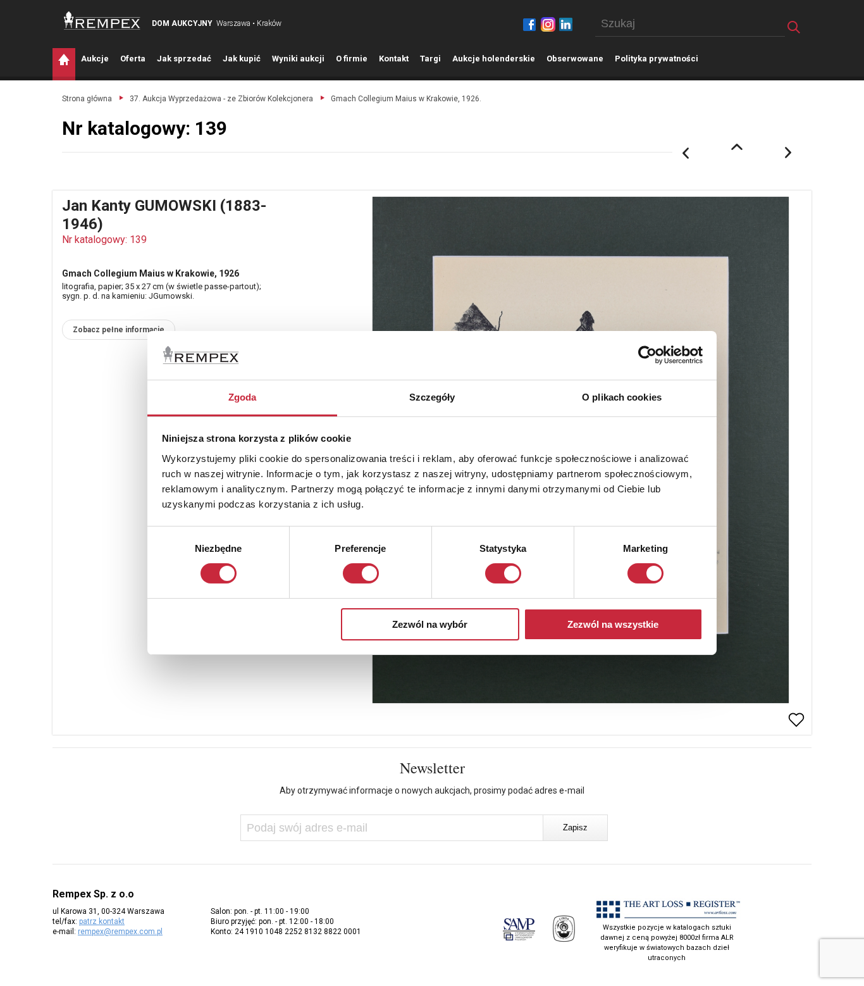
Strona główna (87, 98)
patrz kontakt (102, 921)
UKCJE (95, 58)
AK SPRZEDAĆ (184, 58)
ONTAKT (394, 58)
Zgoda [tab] (242, 397)
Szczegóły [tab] (432, 397)
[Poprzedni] (685, 153)
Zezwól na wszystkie (612, 624)
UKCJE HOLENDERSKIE (493, 58)
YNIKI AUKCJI (298, 58)
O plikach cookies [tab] (622, 397)
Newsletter (432, 768)
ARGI (430, 58)
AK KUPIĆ (242, 58)
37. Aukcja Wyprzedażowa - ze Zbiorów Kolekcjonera (221, 98)
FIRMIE (351, 58)
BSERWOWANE (574, 58)
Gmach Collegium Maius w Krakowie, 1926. (406, 98)
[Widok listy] (737, 147)
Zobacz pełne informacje (118, 329)
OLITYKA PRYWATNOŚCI (656, 58)
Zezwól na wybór (429, 624)
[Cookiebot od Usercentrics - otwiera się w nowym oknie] (647, 355)
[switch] (361, 573)
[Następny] (789, 153)
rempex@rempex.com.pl (120, 931)
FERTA (132, 58)
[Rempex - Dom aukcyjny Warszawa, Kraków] (102, 20)
